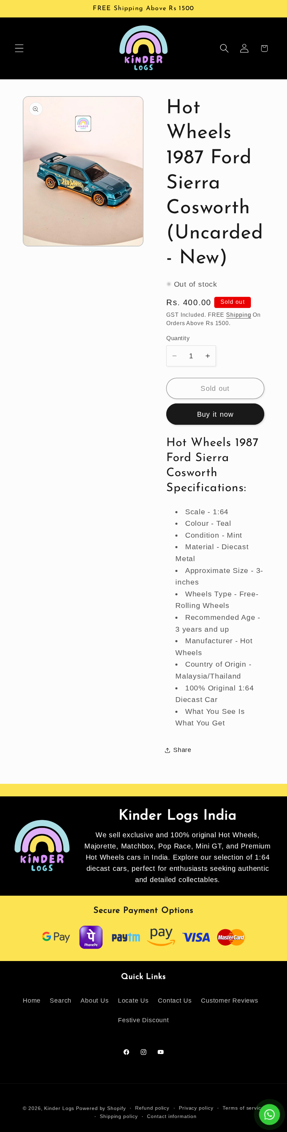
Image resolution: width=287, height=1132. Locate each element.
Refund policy (152, 1108)
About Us (94, 1000)
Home (32, 1000)
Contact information (171, 1116)
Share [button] (182, 749)
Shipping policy (119, 1116)
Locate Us (133, 1000)
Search (60, 1000)
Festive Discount (143, 1020)
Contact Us (175, 1000)
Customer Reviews (229, 1000)
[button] (19, 48)
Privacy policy (196, 1108)
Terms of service (243, 1108)
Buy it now (215, 414)
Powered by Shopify (101, 1108)
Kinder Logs (59, 1108)
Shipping (238, 315)
